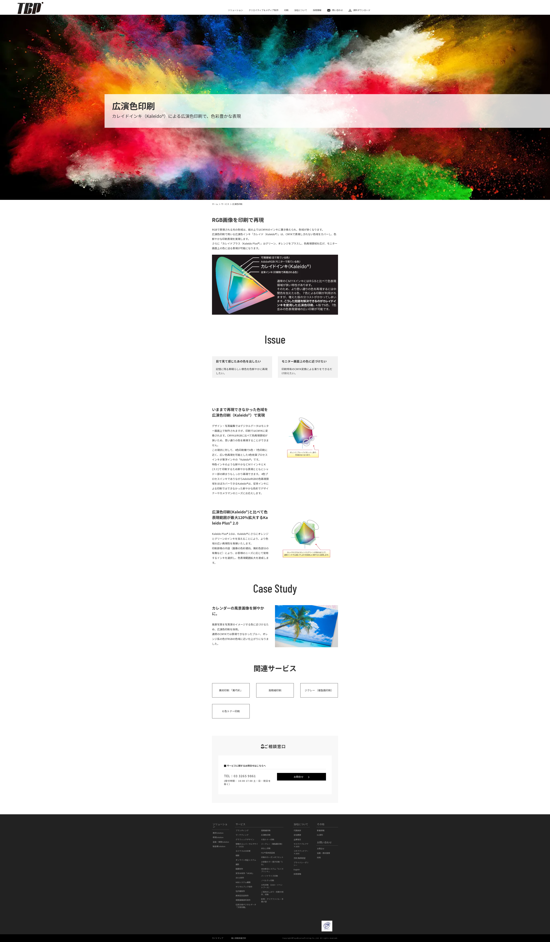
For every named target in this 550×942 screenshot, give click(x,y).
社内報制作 (240, 891)
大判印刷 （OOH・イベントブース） (271, 886)
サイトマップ (217, 938)
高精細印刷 (275, 690)
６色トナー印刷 (231, 711)
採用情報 (297, 874)
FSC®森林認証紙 (268, 852)
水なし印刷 (265, 848)
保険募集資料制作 (243, 900)
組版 (237, 855)
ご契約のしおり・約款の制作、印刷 (272, 893)
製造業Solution (219, 846)
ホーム (215, 204)
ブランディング (242, 830)
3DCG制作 (240, 877)
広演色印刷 (265, 834)
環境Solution (218, 837)
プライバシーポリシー (301, 863)
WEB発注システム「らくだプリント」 (272, 870)
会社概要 (297, 834)
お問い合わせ (324, 842)
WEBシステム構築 (243, 882)
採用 (319, 857)
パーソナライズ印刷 (269, 875)
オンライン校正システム (246, 860)
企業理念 (297, 839)
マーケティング (242, 834)
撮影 (237, 864)
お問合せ (298, 777)
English (297, 869)
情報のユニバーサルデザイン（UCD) (247, 845)
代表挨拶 (297, 830)
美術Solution (218, 832)
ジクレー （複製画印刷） (319, 690)
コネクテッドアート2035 (301, 852)
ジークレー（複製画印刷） (272, 844)
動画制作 (239, 868)
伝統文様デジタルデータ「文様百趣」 (246, 906)
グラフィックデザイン (245, 839)
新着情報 (320, 830)
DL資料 (320, 834)
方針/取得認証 (300, 858)
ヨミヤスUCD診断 (243, 851)
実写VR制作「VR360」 (245, 873)
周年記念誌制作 (242, 895)
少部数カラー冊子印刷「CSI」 (272, 863)
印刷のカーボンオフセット (272, 857)
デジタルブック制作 (244, 886)
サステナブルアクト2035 (301, 845)
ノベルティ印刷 (267, 880)
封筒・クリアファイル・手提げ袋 (272, 900)
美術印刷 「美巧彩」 (231, 690)
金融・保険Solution (221, 841)
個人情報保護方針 (238, 938)
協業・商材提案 (323, 853)
